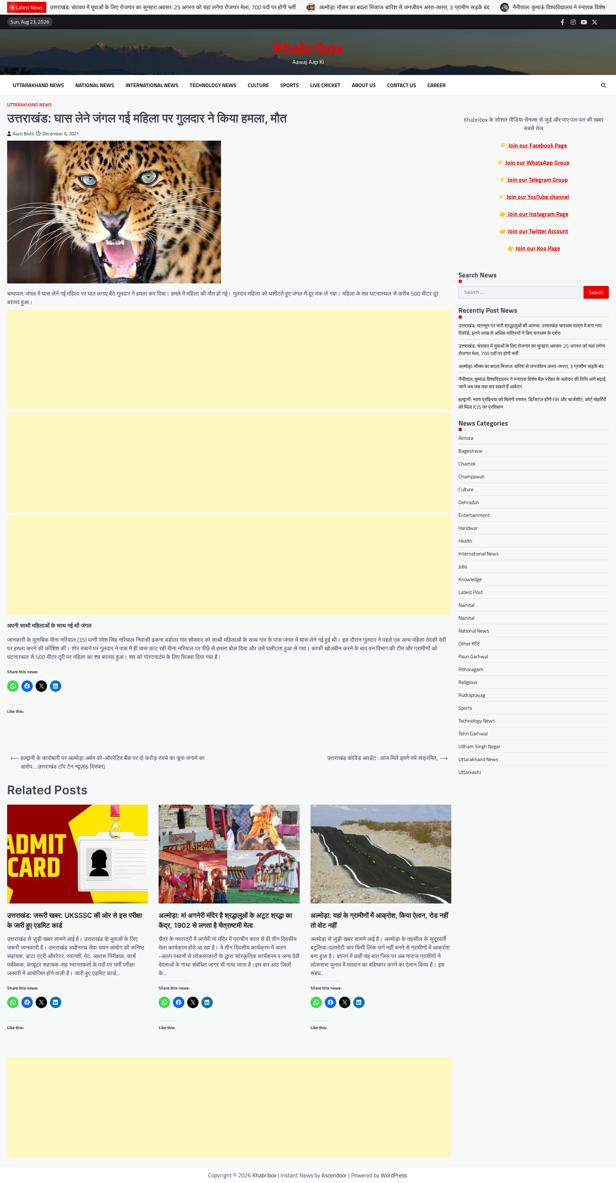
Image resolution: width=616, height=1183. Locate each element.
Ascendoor (334, 1175)
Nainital (466, 605)
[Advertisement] (229, 360)
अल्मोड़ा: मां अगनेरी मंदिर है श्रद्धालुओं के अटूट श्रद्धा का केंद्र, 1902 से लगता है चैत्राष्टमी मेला (225, 920)
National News (94, 85)
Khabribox (308, 47)
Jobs (462, 566)
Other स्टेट (469, 644)
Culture (258, 85)
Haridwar (468, 528)
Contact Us (401, 85)
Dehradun (468, 502)
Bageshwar (470, 451)
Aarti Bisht (23, 133)
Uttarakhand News (38, 85)
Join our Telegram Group (537, 179)
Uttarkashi (469, 772)
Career (436, 85)
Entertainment (474, 515)
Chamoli (467, 464)
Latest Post (470, 592)
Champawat (471, 476)
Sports (289, 85)
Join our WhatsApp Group (537, 162)
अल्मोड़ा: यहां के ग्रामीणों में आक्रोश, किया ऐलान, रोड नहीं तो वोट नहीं (379, 920)
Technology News (213, 85)
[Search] (603, 85)
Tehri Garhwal (473, 734)
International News (151, 85)
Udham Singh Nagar (479, 746)
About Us (364, 85)
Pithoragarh (470, 669)
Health (465, 541)
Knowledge (470, 579)
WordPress (394, 1175)
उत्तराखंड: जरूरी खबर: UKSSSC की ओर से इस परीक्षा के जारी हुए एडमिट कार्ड (74, 920)
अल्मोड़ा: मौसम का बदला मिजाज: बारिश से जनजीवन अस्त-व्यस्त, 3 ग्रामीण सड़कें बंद (347, 7)
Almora (465, 438)
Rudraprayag (471, 695)
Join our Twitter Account (537, 231)
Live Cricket (325, 85)
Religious (467, 682)
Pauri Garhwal (473, 656)
